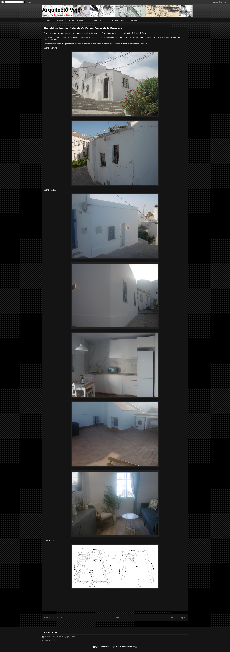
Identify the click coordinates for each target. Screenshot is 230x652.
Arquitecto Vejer (62, 10)
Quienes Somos (98, 20)
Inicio (47, 20)
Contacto (134, 20)
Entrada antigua (178, 617)
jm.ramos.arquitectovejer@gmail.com (60, 637)
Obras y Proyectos (76, 20)
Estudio (59, 20)
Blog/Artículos (117, 20)
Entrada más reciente (54, 617)
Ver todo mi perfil (48, 640)
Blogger (135, 647)
